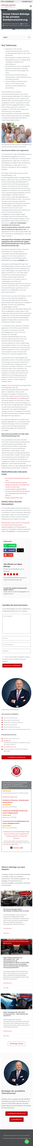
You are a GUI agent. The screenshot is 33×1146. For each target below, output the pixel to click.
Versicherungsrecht (25, 25)
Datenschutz (13, 1138)
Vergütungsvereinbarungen (14, 498)
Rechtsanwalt (11, 523)
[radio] (5, 574)
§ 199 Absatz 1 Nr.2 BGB (17, 398)
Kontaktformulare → (27, 1)
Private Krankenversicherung (11, 25)
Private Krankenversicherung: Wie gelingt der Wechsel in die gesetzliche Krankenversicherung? (17, 485)
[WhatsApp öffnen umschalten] (27, 1141)
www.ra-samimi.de (22, 531)
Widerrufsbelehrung (25, 1138)
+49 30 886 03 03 (9, 1)
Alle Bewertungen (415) (10, 797)
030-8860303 (10, 531)
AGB (18, 1138)
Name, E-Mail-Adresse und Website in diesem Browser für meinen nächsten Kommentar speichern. (16, 659)
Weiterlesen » (7, 928)
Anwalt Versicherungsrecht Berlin (15, 489)
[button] (30, 6)
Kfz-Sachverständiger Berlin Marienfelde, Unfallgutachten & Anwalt (16, 910)
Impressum (6, 1138)
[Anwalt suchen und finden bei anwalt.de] (16, 848)
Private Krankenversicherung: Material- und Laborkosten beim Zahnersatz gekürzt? (17, 493)
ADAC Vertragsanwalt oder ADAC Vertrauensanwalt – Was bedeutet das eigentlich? (15, 1013)
